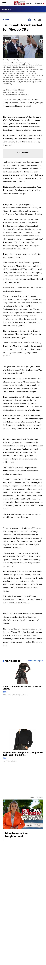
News (6, 19)
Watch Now (39, 3)
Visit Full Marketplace (35, 661)
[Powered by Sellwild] (39, 797)
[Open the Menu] (4, 3)
